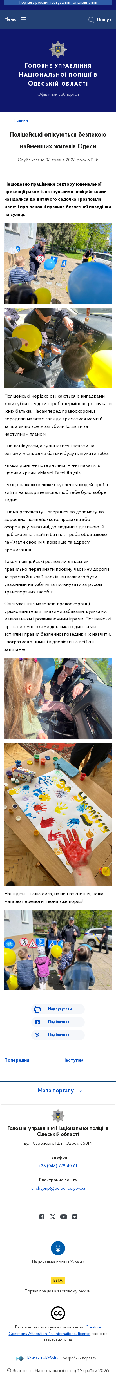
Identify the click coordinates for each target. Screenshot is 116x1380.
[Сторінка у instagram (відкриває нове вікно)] (74, 1216)
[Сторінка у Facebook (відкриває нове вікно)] (41, 1216)
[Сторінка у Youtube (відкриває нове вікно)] (63, 1216)
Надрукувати (60, 1009)
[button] (58, 1091)
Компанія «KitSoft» (42, 1359)
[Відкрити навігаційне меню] (23, 19)
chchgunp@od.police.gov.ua (58, 1188)
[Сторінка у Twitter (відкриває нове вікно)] (52, 1216)
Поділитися (58, 1022)
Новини (21, 120)
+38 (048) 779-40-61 (58, 1166)
